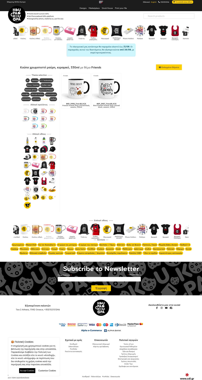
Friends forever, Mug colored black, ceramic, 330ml (76, 105)
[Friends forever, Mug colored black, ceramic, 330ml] (76, 88)
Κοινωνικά (26, 99)
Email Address (65, 275)
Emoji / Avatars (33, 85)
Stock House (107, 8)
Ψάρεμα (180, 249)
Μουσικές (24, 249)
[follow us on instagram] (161, 307)
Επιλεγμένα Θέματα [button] (170, 67)
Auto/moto (80, 249)
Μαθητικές (127, 249)
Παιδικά (53, 99)
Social (188, 249)
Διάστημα (36, 99)
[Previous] (17, 34)
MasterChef (31, 245)
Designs (83, 8)
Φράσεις (24, 253)
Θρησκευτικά (159, 249)
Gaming (35, 80)
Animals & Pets (31, 90)
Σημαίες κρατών (56, 253)
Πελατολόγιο (73, 346)
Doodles (25, 94)
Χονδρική (73, 344)
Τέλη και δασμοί (128, 351)
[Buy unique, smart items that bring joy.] (17, 15)
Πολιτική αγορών (128, 340)
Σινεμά (54, 249)
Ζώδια (148, 249)
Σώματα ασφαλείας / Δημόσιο (91, 253)
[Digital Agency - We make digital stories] (187, 376)
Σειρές (62, 249)
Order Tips (128, 364)
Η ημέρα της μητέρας (67, 245)
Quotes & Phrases (46, 90)
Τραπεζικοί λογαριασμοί (128, 356)
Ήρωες (70, 249)
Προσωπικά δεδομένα (128, 346)
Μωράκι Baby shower (168, 245)
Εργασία (110, 249)
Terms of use (129, 344)
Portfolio (73, 349)
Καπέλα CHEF (135, 253)
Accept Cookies (27, 370)
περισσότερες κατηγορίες (170, 253)
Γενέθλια (91, 249)
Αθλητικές (35, 249)
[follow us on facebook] (157, 307)
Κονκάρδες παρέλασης (117, 253)
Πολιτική (170, 249)
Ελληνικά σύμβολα (38, 253)
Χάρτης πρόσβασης (101, 346)
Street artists (51, 94)
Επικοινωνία (101, 340)
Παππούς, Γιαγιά (150, 245)
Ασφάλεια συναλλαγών (128, 349)
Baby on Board (133, 245)
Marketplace (94, 8)
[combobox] (169, 16)
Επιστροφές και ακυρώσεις (128, 359)
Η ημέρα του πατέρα (88, 245)
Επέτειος (45, 249)
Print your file (121, 8)
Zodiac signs (46, 85)
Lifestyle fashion (37, 94)
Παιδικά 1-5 (185, 245)
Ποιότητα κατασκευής (73, 351)
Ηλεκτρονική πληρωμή (101, 344)
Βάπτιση (121, 245)
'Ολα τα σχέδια (150, 253)
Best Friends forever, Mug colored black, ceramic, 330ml (106, 105)
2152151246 (164, 2)
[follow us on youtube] (166, 307)
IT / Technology (46, 80)
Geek (118, 249)
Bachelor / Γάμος (107, 245)
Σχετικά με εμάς (73, 340)
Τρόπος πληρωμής (128, 354)
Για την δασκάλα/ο (46, 245)
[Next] (185, 34)
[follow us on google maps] (171, 307)
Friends (45, 99)
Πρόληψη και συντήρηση (128, 366)
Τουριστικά (70, 253)
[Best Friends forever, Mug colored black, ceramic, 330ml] (106, 88)
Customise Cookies (47, 370)
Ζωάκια (100, 249)
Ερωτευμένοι (18, 245)
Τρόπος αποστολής (128, 361)
